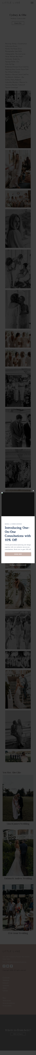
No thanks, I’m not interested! (18, 565)
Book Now (18, 554)
